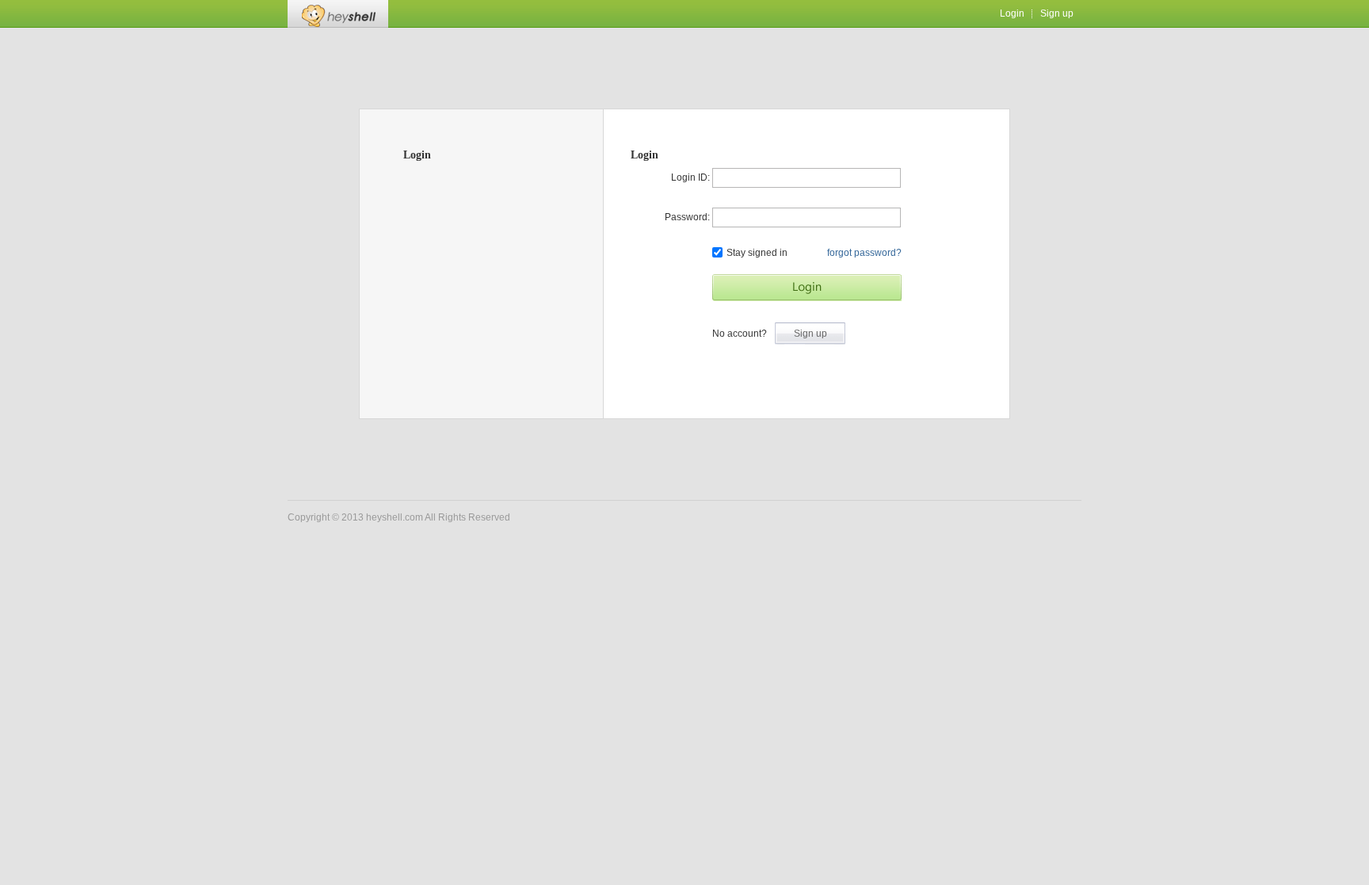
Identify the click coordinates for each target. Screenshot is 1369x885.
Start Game (807, 287)
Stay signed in (756, 252)
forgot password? (864, 252)
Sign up (1056, 13)
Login (1012, 13)
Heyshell (338, 14)
